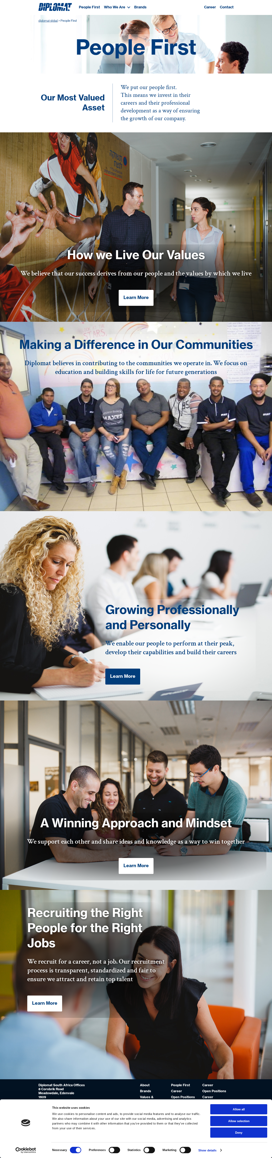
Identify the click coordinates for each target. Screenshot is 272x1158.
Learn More (136, 297)
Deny (238, 1132)
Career (210, 7)
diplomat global (48, 20)
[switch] (114, 1150)
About (145, 1085)
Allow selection (238, 1121)
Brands (140, 7)
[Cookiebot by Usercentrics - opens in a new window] (25, 1150)
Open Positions (183, 1097)
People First (89, 7)
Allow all (239, 1109)
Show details (207, 1150)
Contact (227, 7)
